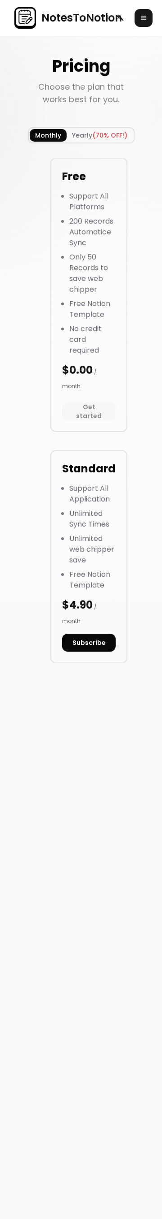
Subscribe (89, 642)
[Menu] (144, 18)
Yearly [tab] (99, 135)
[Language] (120, 18)
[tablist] (81, 135)
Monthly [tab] (48, 135)
